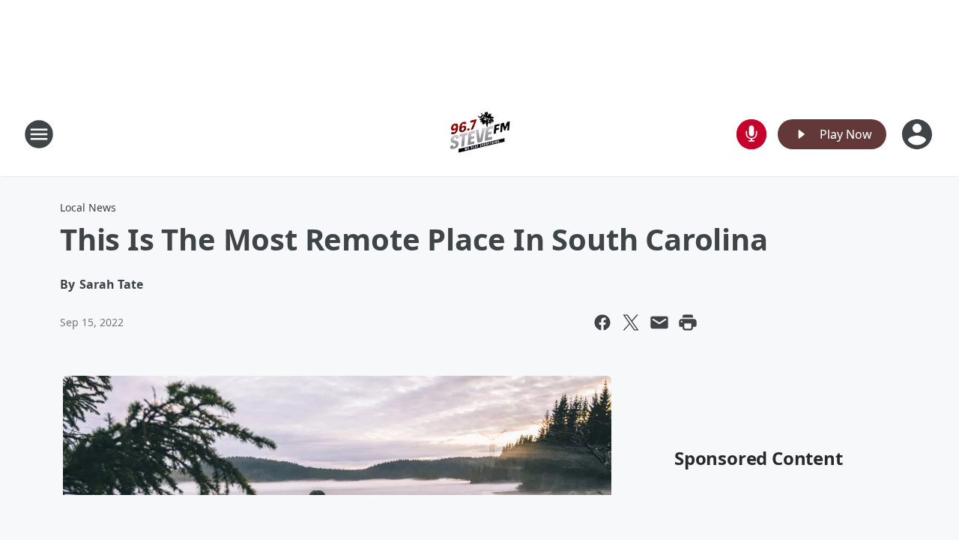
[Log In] (918, 134)
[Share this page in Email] (659, 322)
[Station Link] (479, 133)
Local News (88, 207)
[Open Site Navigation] (39, 134)
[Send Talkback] (751, 134)
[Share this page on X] (630, 322)
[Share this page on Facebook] (602, 322)
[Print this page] (687, 322)
